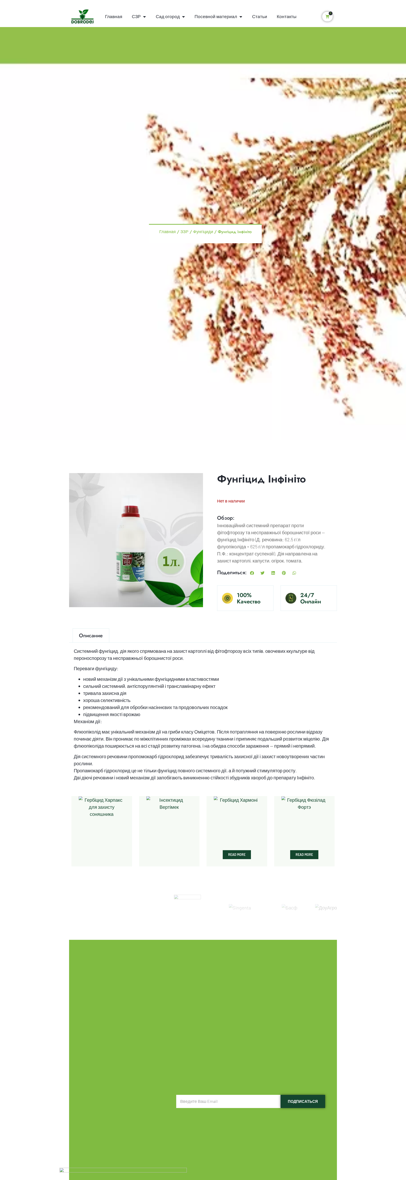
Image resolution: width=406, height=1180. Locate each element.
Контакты (287, 16)
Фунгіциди (203, 231)
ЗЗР (184, 231)
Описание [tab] (91, 635)
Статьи (259, 16)
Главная (113, 16)
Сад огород (168, 16)
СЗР (136, 16)
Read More (237, 855)
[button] (252, 573)
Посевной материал (216, 16)
